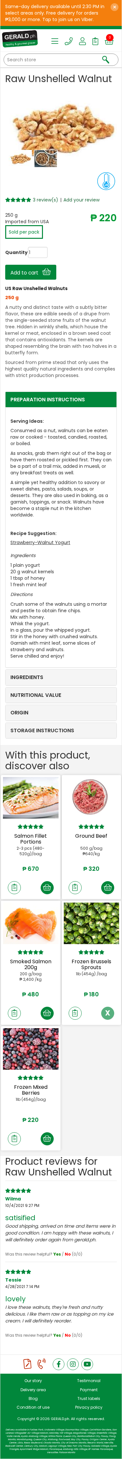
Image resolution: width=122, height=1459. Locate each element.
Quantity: (10, 252)
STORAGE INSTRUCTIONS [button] (42, 730)
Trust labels (88, 1398)
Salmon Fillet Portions (30, 838)
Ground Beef (91, 836)
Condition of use (33, 1407)
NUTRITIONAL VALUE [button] (35, 695)
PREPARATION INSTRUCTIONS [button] (47, 399)
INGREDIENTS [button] (26, 677)
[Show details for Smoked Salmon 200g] (31, 923)
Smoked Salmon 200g (30, 964)
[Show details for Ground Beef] (91, 798)
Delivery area (33, 1389)
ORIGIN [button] (19, 712)
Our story (33, 1380)
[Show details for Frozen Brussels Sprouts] (91, 923)
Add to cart (26, 272)
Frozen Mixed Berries (30, 1090)
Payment (89, 1389)
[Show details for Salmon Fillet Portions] (31, 798)
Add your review (81, 200)
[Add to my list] (14, 887)
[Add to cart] (47, 887)
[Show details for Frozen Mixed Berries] (31, 1049)
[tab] (61, 399)
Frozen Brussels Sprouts (91, 964)
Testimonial (89, 1380)
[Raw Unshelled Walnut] (20, 158)
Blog (33, 1398)
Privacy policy (88, 1407)
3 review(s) (45, 200)
